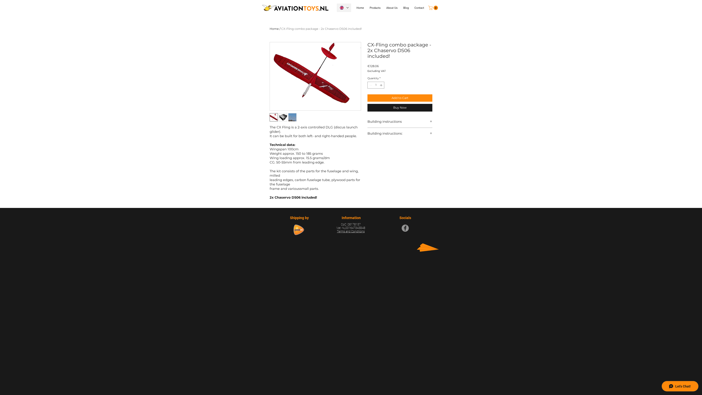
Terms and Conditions (351, 231)
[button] (433, 8)
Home (274, 29)
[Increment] (381, 85)
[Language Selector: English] (344, 8)
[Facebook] (405, 228)
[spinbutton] (376, 85)
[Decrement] (370, 85)
